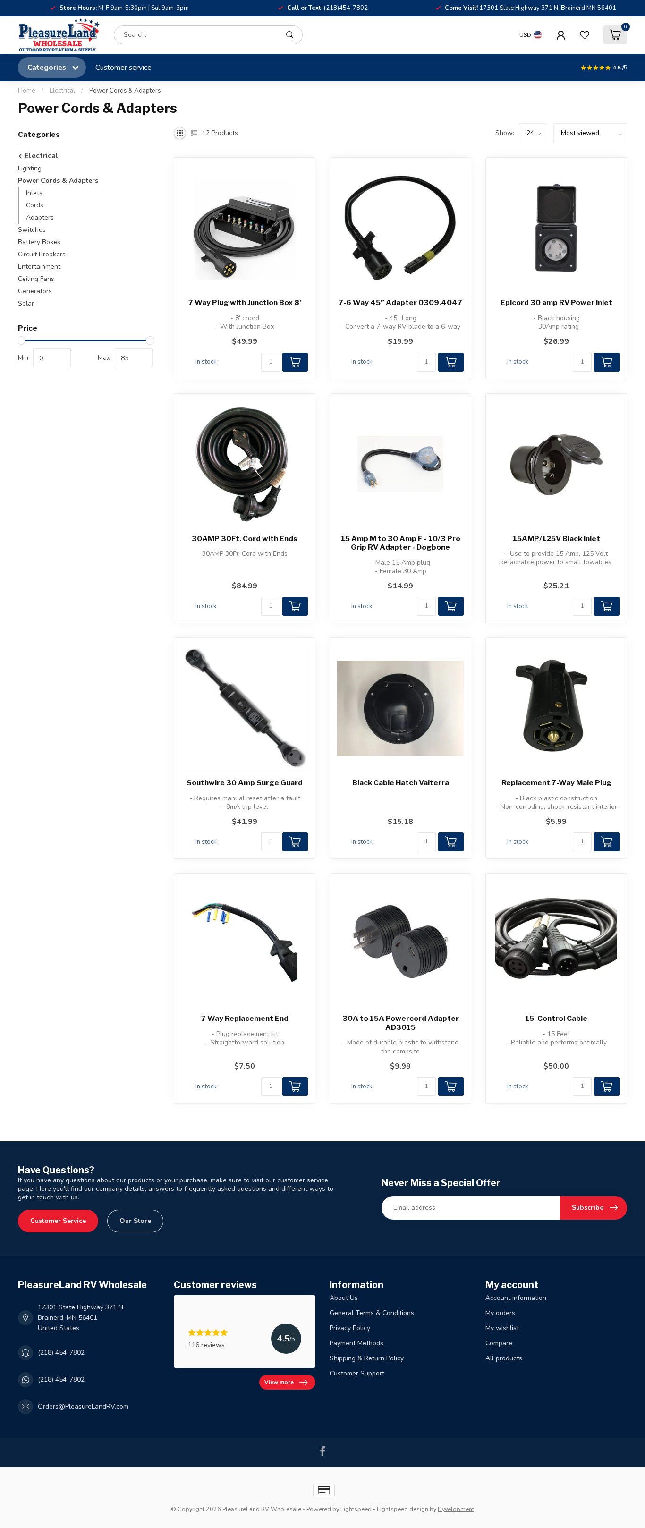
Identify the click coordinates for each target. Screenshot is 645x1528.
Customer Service (58, 1220)
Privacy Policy (350, 1328)
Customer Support (357, 1373)
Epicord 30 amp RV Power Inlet (556, 302)
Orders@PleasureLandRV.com (83, 1406)
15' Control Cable (556, 1018)
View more (279, 1382)
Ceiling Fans (36, 278)
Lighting (30, 168)
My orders (500, 1312)
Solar (26, 303)
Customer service (123, 67)
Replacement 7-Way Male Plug (556, 783)
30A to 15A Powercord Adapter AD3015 (400, 1022)
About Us (344, 1297)
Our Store (135, 1220)
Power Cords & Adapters (125, 90)
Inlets (34, 192)
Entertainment (39, 266)
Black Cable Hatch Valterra (400, 783)
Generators (35, 291)
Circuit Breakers (42, 254)
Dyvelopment (456, 1509)
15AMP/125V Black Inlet (556, 539)
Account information (515, 1297)
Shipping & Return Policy (367, 1358)
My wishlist (502, 1328)
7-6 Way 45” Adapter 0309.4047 (400, 302)
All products (503, 1358)
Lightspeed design (402, 1509)
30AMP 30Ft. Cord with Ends (244, 539)
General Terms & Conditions (372, 1312)
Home (26, 90)
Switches (32, 229)
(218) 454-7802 (61, 1352)
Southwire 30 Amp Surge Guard (245, 783)
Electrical (62, 90)
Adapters (40, 217)
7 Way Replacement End (245, 1018)
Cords (34, 205)
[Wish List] (584, 34)
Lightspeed (356, 1509)
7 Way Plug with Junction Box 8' (244, 302)
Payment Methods (356, 1343)
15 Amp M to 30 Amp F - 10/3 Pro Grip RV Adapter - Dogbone (400, 543)
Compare (498, 1343)
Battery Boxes (39, 242)
